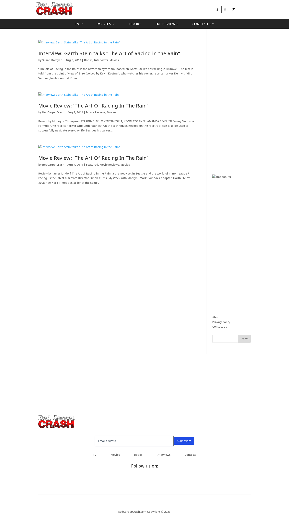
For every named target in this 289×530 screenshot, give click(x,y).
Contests (201, 24)
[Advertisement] (241, 99)
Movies (104, 24)
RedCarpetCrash (53, 112)
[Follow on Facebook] (225, 9)
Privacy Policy (221, 322)
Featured (92, 164)
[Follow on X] (233, 9)
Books (135, 24)
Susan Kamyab (52, 60)
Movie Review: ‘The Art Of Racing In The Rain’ (93, 105)
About (216, 317)
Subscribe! (184, 441)
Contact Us (219, 326)
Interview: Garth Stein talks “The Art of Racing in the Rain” (109, 53)
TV (77, 24)
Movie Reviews (95, 112)
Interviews (167, 24)
